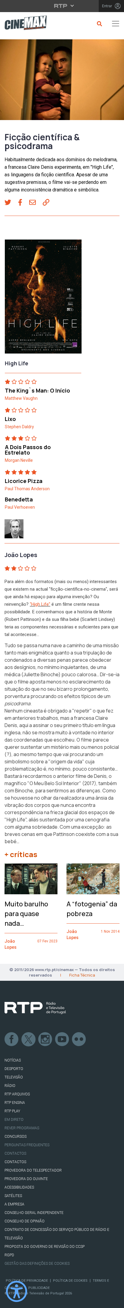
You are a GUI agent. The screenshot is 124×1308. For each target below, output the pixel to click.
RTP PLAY (12, 1111)
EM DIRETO (14, 1119)
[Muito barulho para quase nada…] (31, 878)
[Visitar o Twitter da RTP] (28, 1039)
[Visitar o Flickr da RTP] (79, 1039)
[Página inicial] (23, 23)
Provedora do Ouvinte (26, 1179)
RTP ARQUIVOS (17, 1094)
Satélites (13, 1196)
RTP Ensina (15, 1103)
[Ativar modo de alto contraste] (16, 1291)
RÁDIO (10, 1086)
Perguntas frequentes (27, 1145)
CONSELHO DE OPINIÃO (25, 1221)
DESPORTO (14, 1069)
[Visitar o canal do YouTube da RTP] (62, 1039)
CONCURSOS (15, 1136)
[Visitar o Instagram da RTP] (45, 1039)
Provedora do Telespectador (33, 1170)
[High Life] (43, 298)
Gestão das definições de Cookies (37, 1263)
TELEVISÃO (14, 1077)
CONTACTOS (15, 1162)
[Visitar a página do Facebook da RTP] (12, 1039)
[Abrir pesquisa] (98, 24)
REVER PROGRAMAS (22, 1128)
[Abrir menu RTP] (62, 5)
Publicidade (39, 1288)
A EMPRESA (14, 1204)
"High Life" (40, 604)
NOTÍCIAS (13, 1060)
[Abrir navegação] (115, 24)
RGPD (9, 1255)
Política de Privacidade (27, 1281)
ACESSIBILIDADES (19, 1187)
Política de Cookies (70, 1281)
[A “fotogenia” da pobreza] (93, 878)
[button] (11, 203)
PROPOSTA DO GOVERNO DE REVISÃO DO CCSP (45, 1246)
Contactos (15, 1153)
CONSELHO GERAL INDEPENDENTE (34, 1213)
